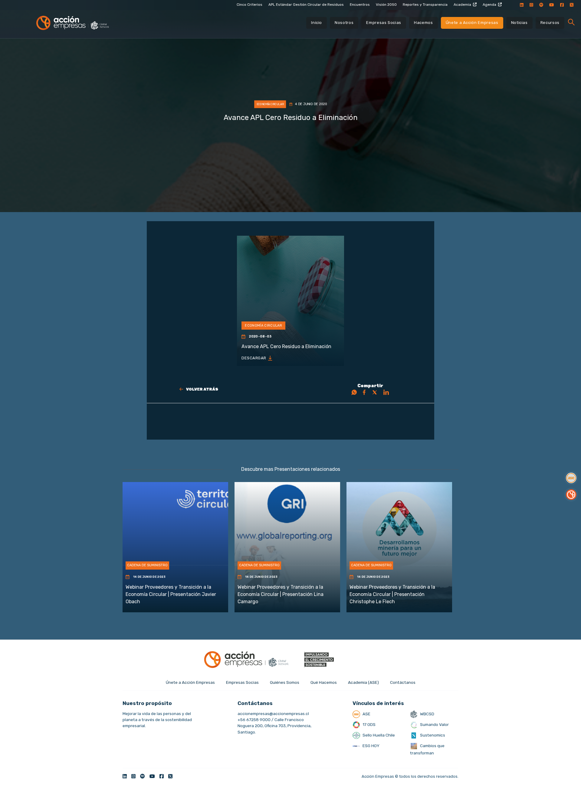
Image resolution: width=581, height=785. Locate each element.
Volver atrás (202, 389)
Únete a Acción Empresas (472, 22)
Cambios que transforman (427, 749)
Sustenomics (432, 735)
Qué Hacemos (323, 682)
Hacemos (423, 22)
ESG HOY (370, 745)
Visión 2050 (386, 4)
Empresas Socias (383, 22)
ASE (366, 713)
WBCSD (426, 713)
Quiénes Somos (284, 682)
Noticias (519, 22)
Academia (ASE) (363, 682)
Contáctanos (402, 682)
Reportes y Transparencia (425, 4)
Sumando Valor (434, 724)
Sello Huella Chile (378, 735)
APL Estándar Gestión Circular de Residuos (306, 4)
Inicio (316, 22)
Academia (462, 4)
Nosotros (344, 22)
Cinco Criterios (249, 4)
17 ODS (369, 724)
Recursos (550, 22)
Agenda (489, 4)
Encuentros (360, 4)
